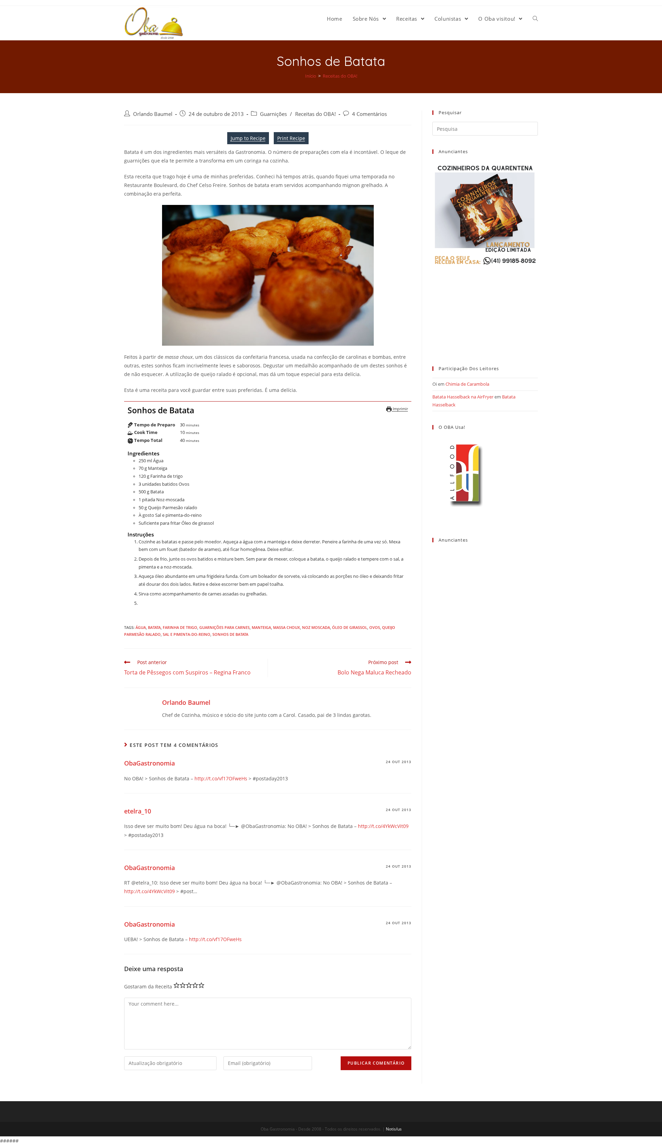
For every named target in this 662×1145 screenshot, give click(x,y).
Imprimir (400, 408)
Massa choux (286, 627)
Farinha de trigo (180, 627)
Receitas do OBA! (315, 114)
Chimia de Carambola (467, 384)
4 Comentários (369, 114)
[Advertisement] (485, 309)
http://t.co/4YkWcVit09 (383, 826)
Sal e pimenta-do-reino (186, 634)
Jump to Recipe (248, 138)
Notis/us (394, 1129)
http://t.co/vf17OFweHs (220, 778)
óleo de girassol (349, 627)
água (141, 627)
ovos (374, 627)
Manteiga (261, 627)
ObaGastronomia (149, 763)
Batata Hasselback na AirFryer (462, 397)
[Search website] (535, 18)
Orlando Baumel (152, 114)
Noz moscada (316, 627)
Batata (154, 627)
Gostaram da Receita (148, 986)
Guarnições (273, 114)
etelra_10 (137, 811)
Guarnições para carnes (224, 627)
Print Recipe (291, 138)
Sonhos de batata (230, 634)
